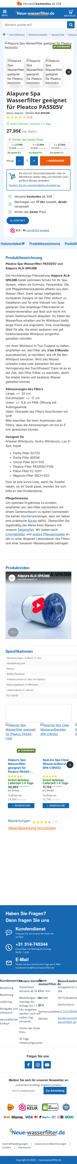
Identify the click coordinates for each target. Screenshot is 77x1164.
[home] (4, 34)
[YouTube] (47, 1064)
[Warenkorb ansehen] (71, 13)
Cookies (6, 1147)
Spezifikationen (19, 651)
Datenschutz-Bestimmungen (51, 1143)
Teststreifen (26, 530)
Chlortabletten (15, 534)
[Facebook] (28, 1064)
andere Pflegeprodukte (49, 534)
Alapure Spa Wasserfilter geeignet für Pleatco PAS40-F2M (19, 766)
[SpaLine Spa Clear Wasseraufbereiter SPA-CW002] (55, 738)
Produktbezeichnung (24, 257)
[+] (34, 160)
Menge (10, 160)
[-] (20, 160)
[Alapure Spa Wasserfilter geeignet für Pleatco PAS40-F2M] (21, 738)
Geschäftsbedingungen (15, 1143)
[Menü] (4, 13)
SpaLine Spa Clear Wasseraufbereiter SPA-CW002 (56, 764)
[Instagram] (37, 1064)
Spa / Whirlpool (17, 34)
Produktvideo (17, 567)
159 (29, 117)
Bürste (32, 521)
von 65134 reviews (37, 230)
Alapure (19, 113)
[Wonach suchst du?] (71, 24)
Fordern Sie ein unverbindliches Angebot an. (35, 185)
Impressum (24, 1147)
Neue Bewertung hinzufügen (32, 828)
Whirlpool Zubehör (38, 34)
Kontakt (19, 220)
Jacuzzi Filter (57, 34)
